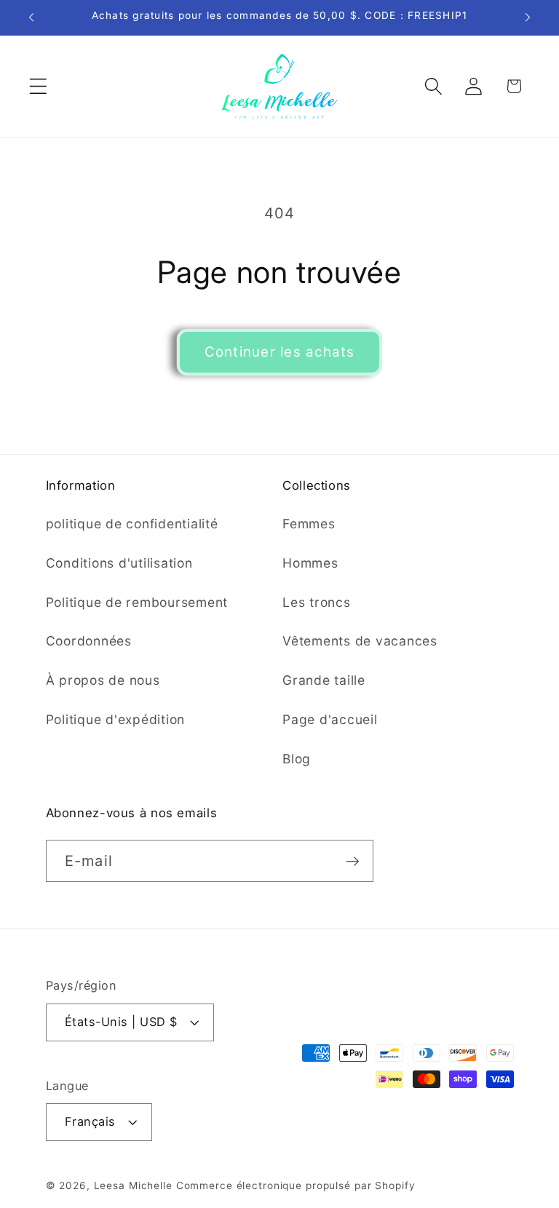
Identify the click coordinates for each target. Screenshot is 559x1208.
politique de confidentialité (132, 523)
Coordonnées (89, 640)
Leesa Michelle (133, 1185)
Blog (296, 758)
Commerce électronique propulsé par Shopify (296, 1185)
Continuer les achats (280, 351)
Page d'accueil (330, 719)
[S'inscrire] (353, 861)
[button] (38, 86)
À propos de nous (103, 680)
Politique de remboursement (137, 602)
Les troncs (316, 602)
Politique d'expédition (116, 719)
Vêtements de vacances (359, 640)
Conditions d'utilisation (119, 563)
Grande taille (323, 680)
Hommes (310, 563)
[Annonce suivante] (528, 17)
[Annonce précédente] (31, 17)
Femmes (309, 523)
